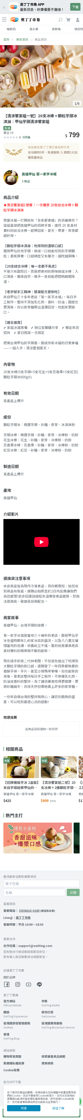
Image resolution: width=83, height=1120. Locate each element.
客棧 (6, 1034)
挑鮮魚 (56, 29)
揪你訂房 (47, 1012)
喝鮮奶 (11, 29)
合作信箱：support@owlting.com (27, 946)
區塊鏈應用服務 (52, 1023)
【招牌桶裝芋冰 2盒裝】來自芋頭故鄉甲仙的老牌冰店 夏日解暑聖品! (21, 785)
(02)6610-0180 (29, 910)
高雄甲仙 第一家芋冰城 (18, 794)
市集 (44, 1001)
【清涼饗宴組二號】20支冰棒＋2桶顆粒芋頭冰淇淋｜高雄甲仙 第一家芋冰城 (58, 785)
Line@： (17, 917)
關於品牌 (9, 977)
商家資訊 (22, 39)
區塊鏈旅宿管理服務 (16, 1023)
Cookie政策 (11, 1070)
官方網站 (9, 1001)
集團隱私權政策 (13, 1063)
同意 (24, 1108)
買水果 (33, 29)
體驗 (6, 1012)
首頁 (6, 39)
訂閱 (73, 892)
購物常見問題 (12, 1056)
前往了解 (58, 1108)
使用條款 (47, 1063)
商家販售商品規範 (53, 1056)
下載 (75, 6)
